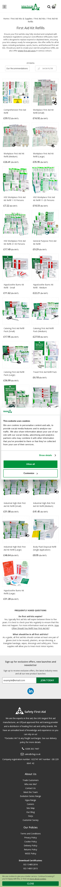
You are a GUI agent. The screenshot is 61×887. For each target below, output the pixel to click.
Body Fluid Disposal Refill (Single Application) (44, 548)
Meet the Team (30, 792)
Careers (30, 804)
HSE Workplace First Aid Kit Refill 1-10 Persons (15, 199)
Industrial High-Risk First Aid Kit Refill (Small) (15, 504)
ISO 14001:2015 (30, 868)
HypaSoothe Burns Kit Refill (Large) (14, 592)
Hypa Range (30, 800)
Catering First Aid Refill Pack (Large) (14, 373)
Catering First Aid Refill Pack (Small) (14, 330)
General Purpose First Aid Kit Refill (44, 242)
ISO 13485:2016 (30, 864)
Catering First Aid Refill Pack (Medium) (43, 330)
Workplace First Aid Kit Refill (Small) (43, 111)
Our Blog (30, 812)
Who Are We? (30, 784)
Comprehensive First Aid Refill (15, 111)
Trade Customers (31, 780)
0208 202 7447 (32, 748)
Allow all (30, 464)
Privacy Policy (30, 837)
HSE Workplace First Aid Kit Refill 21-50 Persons (15, 242)
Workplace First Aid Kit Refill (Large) (43, 155)
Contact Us (30, 788)
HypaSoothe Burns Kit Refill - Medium (43, 286)
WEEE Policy (30, 853)
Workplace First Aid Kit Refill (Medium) (14, 155)
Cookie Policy (30, 841)
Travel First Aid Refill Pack (45, 372)
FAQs (30, 816)
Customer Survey (30, 820)
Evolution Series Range (30, 796)
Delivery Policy (30, 845)
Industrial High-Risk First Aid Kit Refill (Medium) (44, 504)
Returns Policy (30, 849)
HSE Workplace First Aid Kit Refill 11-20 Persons (44, 199)
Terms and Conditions (30, 833)
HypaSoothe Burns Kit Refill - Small (14, 286)
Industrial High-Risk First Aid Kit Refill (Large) (15, 548)
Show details (45, 455)
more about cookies (38, 879)
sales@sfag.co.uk (32, 754)
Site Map (31, 808)
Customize (29, 473)
